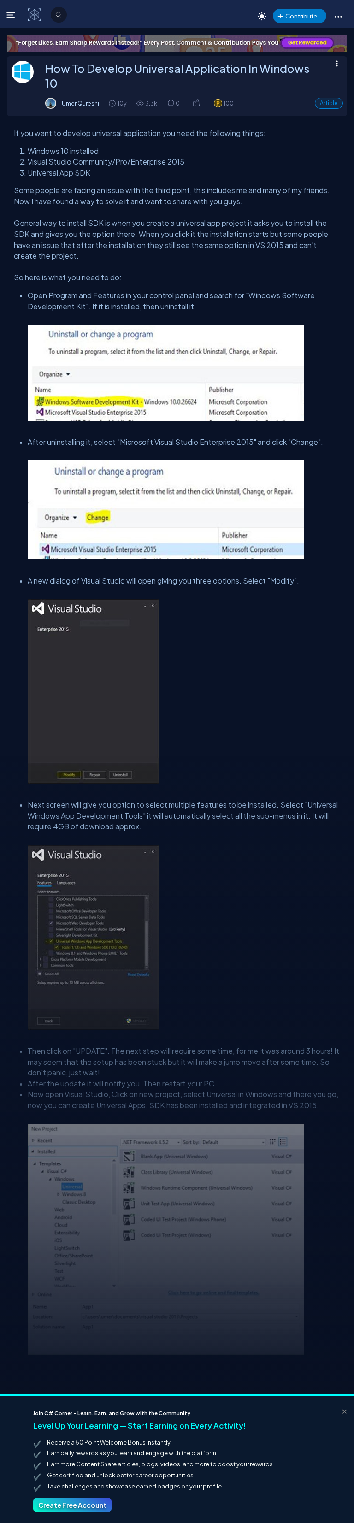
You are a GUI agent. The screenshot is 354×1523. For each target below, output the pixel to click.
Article (329, 103)
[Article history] (113, 103)
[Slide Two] (177, 43)
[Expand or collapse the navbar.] (11, 14)
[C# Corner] (35, 14)
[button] (338, 16)
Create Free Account (72, 1505)
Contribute (301, 16)
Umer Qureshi (80, 103)
